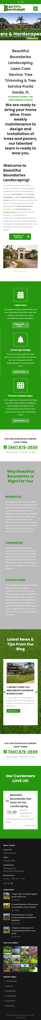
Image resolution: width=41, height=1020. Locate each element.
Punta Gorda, (21, 209)
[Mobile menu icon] (35, 8)
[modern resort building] (7, 959)
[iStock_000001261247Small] (25, 950)
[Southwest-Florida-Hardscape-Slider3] (16, 968)
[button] (3, 692)
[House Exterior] (25, 968)
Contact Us (10, 1001)
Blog (10, 665)
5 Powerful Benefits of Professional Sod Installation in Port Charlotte (24, 905)
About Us (9, 986)
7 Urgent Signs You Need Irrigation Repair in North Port (20, 690)
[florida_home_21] (16, 950)
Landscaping (13, 668)
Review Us (10, 1006)
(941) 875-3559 (9, 861)
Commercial (11, 996)
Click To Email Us (9, 853)
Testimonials (11, 981)
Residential (10, 991)
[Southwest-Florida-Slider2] (33, 968)
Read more (12, 711)
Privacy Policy (20, 1018)
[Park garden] (7, 950)
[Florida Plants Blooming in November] (33, 950)
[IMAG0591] (16, 959)
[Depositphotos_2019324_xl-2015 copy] (33, 959)
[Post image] (6, 896)
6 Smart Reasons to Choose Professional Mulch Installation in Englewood (23, 917)
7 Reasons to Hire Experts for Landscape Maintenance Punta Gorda (23, 931)
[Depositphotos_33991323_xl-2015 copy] (7, 968)
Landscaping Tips (14, 670)
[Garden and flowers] (25, 959)
